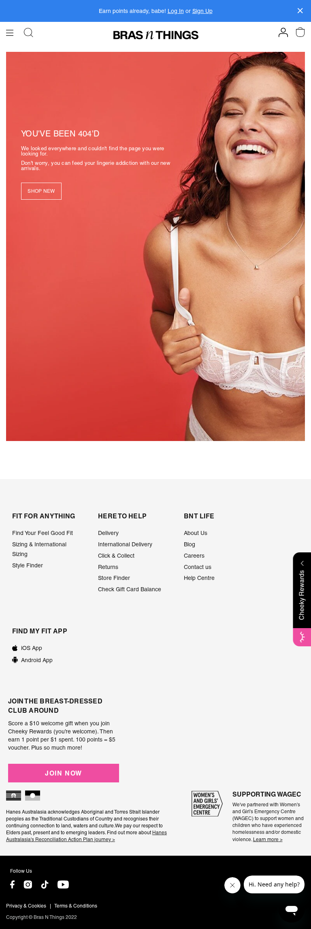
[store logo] (155, 35)
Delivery (108, 533)
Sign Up (202, 11)
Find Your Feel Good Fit (42, 533)
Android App (37, 660)
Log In (176, 11)
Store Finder (114, 578)
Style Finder (27, 565)
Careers (194, 555)
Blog (189, 544)
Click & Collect (116, 555)
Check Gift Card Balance (129, 589)
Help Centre (199, 578)
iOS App (31, 648)
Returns (108, 567)
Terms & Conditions (75, 906)
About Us (195, 533)
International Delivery (125, 544)
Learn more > (268, 839)
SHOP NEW (41, 191)
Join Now (63, 773)
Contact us (197, 567)
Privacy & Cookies (26, 906)
